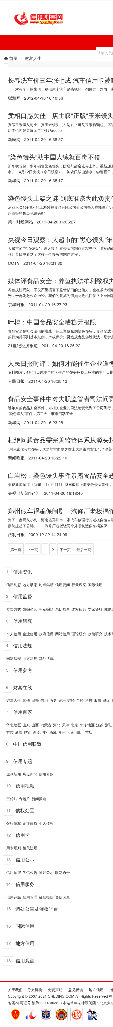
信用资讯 (22, 571)
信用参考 (22, 669)
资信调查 (62, 897)
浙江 (108, 724)
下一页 (65, 549)
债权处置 (25, 809)
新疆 (19, 732)
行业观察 (78, 584)
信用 (44, 700)
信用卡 (23, 834)
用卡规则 (13, 847)
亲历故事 (62, 609)
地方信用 (25, 942)
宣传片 (11, 798)
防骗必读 (30, 609)
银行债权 (13, 823)
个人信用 (13, 633)
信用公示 (25, 859)
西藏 (53, 732)
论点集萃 (46, 584)
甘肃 (10, 732)
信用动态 (13, 584)
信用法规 (22, 645)
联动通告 (62, 872)
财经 (71, 700)
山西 (35, 724)
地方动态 (30, 584)
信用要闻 (62, 584)
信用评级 (13, 897)
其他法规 (46, 658)
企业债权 (30, 823)
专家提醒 (95, 609)
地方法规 (30, 658)
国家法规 (13, 658)
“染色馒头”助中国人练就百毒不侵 (54, 156)
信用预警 (13, 872)
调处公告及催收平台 (37, 908)
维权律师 (78, 609)
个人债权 (46, 823)
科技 (89, 700)
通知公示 (46, 872)
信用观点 (25, 960)
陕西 (28, 732)
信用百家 (22, 711)
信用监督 (22, 595)
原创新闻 (13, 774)
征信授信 (46, 897)
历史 (53, 700)
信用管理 (30, 897)
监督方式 (13, 609)
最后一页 (83, 549)
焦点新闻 (30, 774)
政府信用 (46, 633)
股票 (97, 700)
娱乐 (62, 700)
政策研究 (95, 633)
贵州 (62, 732)
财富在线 (22, 686)
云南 (71, 732)
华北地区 (13, 724)
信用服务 (25, 883)
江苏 (100, 724)
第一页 (15, 549)
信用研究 (22, 620)
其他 (26, 700)
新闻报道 (39, 798)
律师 (35, 700)
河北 (56, 724)
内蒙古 (46, 724)
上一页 (32, 549)
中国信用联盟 (27, 743)
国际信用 (95, 584)
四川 (80, 732)
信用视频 (25, 785)
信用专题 (22, 760)
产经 (80, 700)
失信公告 (30, 872)
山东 (26, 724)
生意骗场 (46, 609)
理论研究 (78, 633)
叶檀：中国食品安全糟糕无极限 (52, 321)
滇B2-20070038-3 (47, 1002)
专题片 (24, 798)
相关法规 (30, 847)
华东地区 (87, 724)
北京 (74, 724)
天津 (65, 724)
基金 (106, 700)
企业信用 (30, 633)
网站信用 (62, 633)
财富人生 (13, 700)
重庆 (89, 732)
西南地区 (40, 732)
